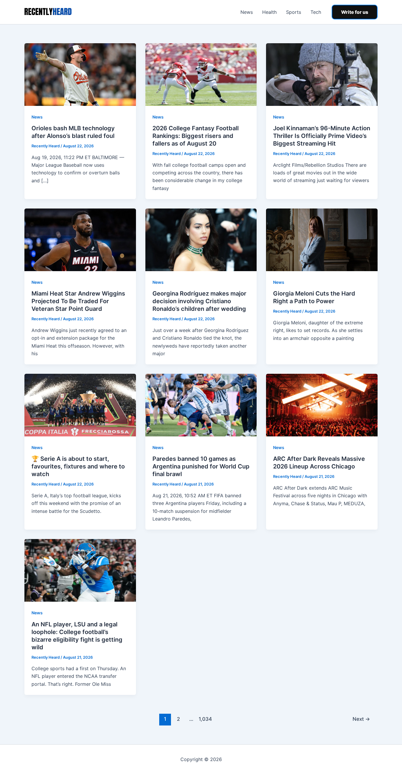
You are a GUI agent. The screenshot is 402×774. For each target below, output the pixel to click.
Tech (315, 12)
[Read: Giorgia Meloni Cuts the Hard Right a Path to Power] (322, 239)
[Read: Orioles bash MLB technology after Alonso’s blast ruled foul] (80, 74)
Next (361, 719)
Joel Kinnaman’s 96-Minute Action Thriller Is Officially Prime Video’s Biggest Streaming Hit (321, 136)
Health (269, 12)
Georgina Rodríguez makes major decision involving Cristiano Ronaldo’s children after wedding (199, 301)
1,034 (204, 719)
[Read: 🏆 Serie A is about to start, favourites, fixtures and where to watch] (80, 405)
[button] (355, 12)
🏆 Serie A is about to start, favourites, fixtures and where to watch (78, 466)
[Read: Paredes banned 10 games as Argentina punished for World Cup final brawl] (201, 405)
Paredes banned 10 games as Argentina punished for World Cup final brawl (201, 466)
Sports (293, 12)
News (246, 12)
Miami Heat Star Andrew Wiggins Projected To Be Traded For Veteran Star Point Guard (78, 301)
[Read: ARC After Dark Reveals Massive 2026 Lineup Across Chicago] (322, 405)
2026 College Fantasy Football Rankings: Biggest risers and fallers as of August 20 (195, 136)
